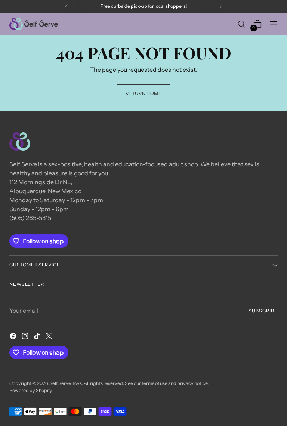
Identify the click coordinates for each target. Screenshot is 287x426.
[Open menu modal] (273, 24)
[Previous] (66, 6)
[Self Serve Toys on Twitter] (49, 337)
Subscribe (263, 311)
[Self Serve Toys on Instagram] (25, 337)
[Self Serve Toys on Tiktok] (37, 337)
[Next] (221, 6)
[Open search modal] (241, 24)
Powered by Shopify (30, 390)
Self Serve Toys (65, 383)
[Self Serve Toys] (33, 24)
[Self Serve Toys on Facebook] (13, 337)
